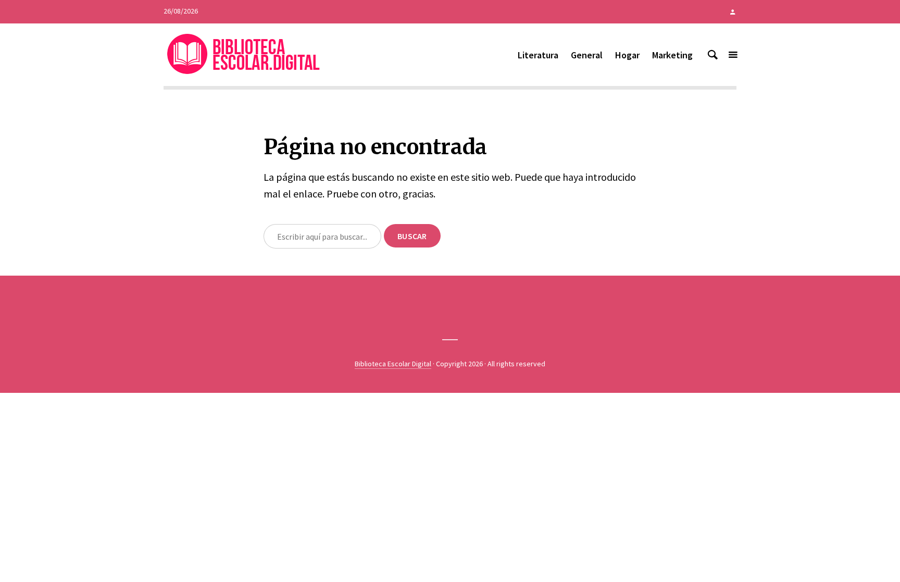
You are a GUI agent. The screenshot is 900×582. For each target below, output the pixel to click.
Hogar (627, 55)
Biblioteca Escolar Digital (393, 363)
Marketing (672, 55)
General (587, 55)
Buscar (412, 236)
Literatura (538, 55)
